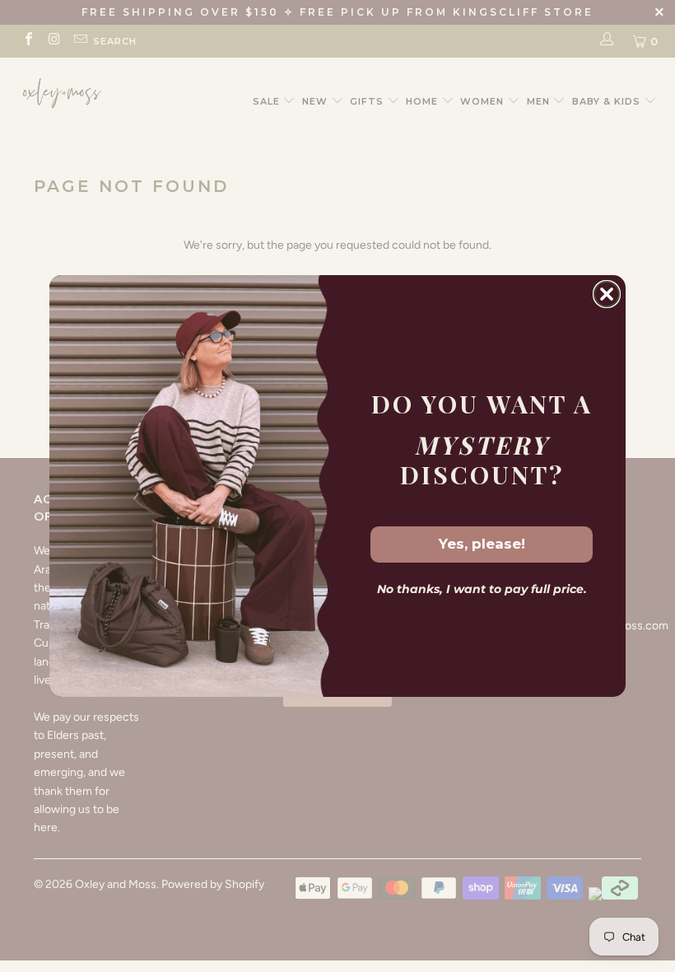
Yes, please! (482, 543)
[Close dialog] (606, 294)
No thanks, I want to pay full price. (482, 589)
